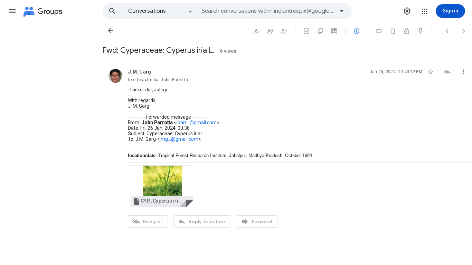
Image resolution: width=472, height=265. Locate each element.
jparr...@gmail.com (197, 122)
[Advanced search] (341, 11)
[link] (162, 186)
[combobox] (268, 11)
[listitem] (287, 147)
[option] (161, 11)
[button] (12, 11)
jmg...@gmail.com (179, 139)
